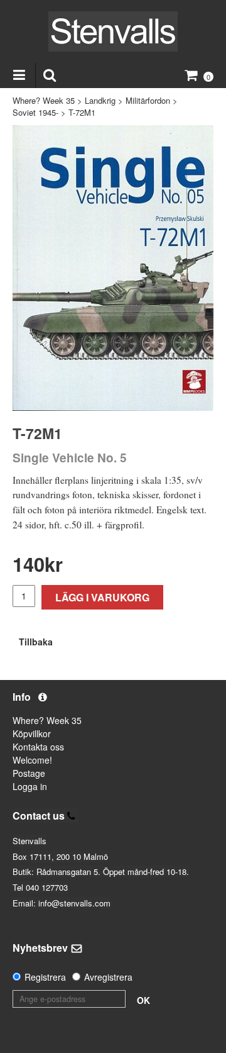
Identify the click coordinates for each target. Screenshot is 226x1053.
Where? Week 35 (44, 100)
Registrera (45, 977)
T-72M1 (81, 112)
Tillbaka (36, 641)
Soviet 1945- (35, 112)
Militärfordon (148, 100)
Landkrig (100, 100)
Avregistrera (108, 977)
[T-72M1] (113, 268)
